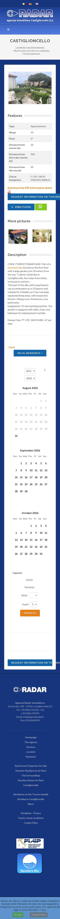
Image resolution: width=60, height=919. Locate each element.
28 (16, 491)
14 (16, 477)
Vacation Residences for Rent (30, 770)
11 (36, 470)
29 (21, 491)
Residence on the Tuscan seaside (30, 794)
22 (21, 484)
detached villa (15, 267)
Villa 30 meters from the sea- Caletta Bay (31, 50)
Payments (31, 756)
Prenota (30, 613)
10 (31, 470)
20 (45, 477)
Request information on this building (31, 662)
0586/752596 (22, 206)
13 (45, 470)
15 (21, 477)
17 (31, 477)
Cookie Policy (31, 822)
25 (36, 484)
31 (16, 435)
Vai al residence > (30, 353)
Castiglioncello (30, 785)
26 (41, 484)
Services (30, 747)
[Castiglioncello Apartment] (30, 86)
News (31, 804)
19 (41, 477)
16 (26, 477)
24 (31, 484)
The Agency (30, 742)
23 (26, 484)
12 (41, 470)
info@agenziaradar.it (33, 716)
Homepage (30, 737)
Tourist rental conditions (31, 818)
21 (16, 484)
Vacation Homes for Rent (31, 780)
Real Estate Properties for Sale (31, 765)
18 (36, 477)
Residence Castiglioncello (30, 799)
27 (45, 484)
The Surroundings (30, 775)
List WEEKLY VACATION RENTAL (30, 47)
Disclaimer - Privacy (31, 813)
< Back (11, 347)
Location (30, 751)
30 (26, 491)
